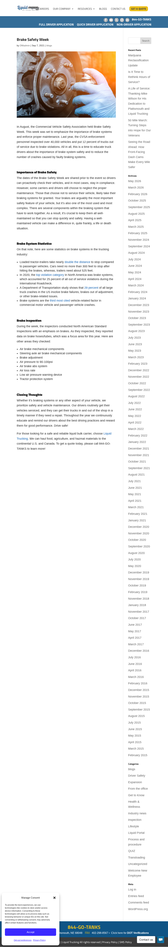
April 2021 (134, 500)
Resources (85, 9)
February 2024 (137, 292)
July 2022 (134, 403)
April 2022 (134, 422)
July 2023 (134, 337)
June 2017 (135, 624)
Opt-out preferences (23, 940)
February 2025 (137, 233)
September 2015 (139, 709)
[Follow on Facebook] (106, 20)
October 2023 (137, 318)
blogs (49, 45)
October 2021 (137, 461)
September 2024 (139, 246)
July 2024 (134, 259)
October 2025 (137, 200)
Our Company (62, 9)
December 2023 (138, 305)
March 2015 (136, 748)
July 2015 (134, 722)
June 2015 (135, 729)
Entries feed (136, 896)
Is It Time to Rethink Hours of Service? (139, 77)
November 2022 (138, 376)
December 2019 (138, 572)
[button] (54, 897)
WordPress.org (138, 909)
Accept (30, 932)
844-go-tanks (141, 19)
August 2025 (136, 213)
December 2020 (138, 526)
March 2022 (136, 429)
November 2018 (138, 598)
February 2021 (137, 513)
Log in (132, 889)
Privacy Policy (39, 940)
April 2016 (134, 670)
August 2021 (136, 474)
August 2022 (136, 396)
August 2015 (136, 716)
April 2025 (134, 220)
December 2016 (138, 650)
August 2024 (136, 252)
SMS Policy (125, 942)
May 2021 (134, 494)
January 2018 (137, 605)
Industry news (137, 813)
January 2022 (137, 442)
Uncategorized (137, 864)
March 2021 (136, 507)
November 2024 (138, 239)
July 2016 (134, 657)
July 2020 (134, 559)
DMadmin (25, 45)
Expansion (135, 782)
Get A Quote (138, 9)
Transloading (136, 857)
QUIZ (131, 851)
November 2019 (138, 579)
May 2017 (134, 631)
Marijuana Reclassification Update (138, 60)
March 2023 (136, 357)
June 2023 (135, 344)
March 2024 (136, 285)
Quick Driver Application (95, 24)
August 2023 (136, 331)
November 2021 (138, 455)
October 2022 (137, 383)
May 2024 (134, 272)
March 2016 (136, 677)
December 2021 (138, 448)
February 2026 (137, 194)
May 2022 (134, 416)
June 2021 (135, 487)
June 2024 (135, 265)
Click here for (130, 933)
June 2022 (135, 409)
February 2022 (137, 435)
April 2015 (134, 742)
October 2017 (137, 618)
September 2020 (139, 546)
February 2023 (137, 363)
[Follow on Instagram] (122, 20)
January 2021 (137, 520)
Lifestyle (133, 826)
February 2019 (137, 592)
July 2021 (134, 481)
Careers (43, 9)
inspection (134, 819)
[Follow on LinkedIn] (127, 20)
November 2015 (138, 696)
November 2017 (138, 611)
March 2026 (136, 187)
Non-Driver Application (134, 24)
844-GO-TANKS (84, 927)
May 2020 (134, 566)
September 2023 (139, 324)
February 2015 (137, 755)
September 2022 (139, 390)
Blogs (103, 9)
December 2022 (138, 370)
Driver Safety (136, 775)
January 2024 (137, 298)
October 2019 (137, 585)
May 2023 (134, 350)
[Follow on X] (117, 20)
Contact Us (118, 9)
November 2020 (138, 533)
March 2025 (136, 226)
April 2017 (134, 637)
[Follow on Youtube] (111, 20)
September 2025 (139, 207)
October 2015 (137, 703)
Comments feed (138, 902)
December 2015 (138, 690)
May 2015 (134, 735)
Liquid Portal (136, 832)
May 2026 (134, 181)
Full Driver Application (56, 24)
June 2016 (135, 664)
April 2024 (134, 279)
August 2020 (136, 553)
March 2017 (136, 644)
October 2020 (137, 539)
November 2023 (138, 311)
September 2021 (139, 468)
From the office (138, 788)
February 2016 (137, 683)
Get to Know (136, 795)
